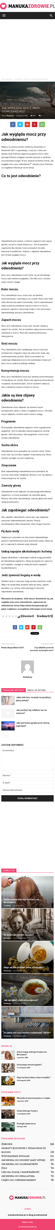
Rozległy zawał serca (26, 1124)
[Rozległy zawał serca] (8, 1126)
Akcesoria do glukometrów (19, 1164)
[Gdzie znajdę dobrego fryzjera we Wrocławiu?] (27, 892)
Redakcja (10, 116)
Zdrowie (5, 104)
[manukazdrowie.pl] (27, 6)
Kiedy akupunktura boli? (12, 647)
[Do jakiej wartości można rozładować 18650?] (27, 1022)
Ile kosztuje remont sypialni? (19, 934)
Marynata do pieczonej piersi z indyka (33, 1098)
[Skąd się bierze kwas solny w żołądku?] (27, 957)
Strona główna (6, 79)
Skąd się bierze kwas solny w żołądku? (24, 967)
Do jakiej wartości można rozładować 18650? (27, 1032)
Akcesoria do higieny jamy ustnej (20, 104)
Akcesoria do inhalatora (18, 1176)
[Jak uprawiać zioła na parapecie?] (27, 990)
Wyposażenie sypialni (15, 1156)
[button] (51, 15)
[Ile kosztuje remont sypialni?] (27, 925)
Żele (4, 1168)
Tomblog (7, 905)
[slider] (9, 616)
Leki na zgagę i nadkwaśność (20, 1172)
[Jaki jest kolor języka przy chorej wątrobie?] (8, 726)
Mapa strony (27, 1222)
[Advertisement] (27, 47)
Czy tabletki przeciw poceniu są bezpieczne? (42, 649)
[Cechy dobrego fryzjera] (8, 1114)
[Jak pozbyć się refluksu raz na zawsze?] (8, 713)
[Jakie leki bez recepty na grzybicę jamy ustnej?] (8, 700)
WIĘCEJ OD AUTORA (36, 690)
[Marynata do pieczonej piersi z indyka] (8, 1101)
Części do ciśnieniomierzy (18, 1180)
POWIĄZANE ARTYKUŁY (13, 690)
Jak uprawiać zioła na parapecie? (21, 1000)
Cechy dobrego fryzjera (27, 1111)
